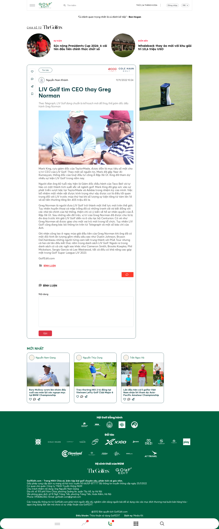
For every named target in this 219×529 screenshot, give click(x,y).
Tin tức (45, 70)
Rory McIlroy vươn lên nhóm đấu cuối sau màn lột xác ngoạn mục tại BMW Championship (47, 392)
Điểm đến (143, 41)
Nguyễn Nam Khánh (57, 80)
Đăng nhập (172, 5)
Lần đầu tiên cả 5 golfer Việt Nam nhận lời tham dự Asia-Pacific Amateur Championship (141, 392)
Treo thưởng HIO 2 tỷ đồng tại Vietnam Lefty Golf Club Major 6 (94, 391)
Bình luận (50, 265)
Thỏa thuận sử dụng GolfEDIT (105, 515)
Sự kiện (58, 41)
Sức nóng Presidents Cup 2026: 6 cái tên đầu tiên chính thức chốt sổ (80, 47)
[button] (162, 524)
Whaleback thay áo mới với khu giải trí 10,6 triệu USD (164, 47)
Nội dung (43, 294)
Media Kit (138, 515)
